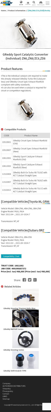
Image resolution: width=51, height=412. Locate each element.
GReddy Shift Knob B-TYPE (14, 370)
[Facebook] (24, 280)
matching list (40, 5)
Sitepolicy (7, 388)
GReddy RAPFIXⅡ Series (13, 329)
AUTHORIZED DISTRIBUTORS (14, 386)
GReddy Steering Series (13, 350)
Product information (17, 10)
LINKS (5, 396)
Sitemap (6, 399)
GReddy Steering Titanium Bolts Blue (19, 308)
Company (6, 383)
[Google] (35, 280)
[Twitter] (29, 280)
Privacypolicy (8, 391)
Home (3, 10)
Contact (6, 393)
